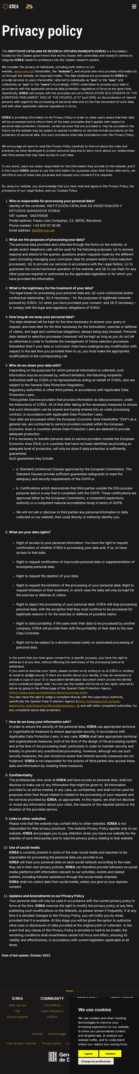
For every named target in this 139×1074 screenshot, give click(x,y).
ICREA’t (52, 1017)
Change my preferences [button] (96, 1061)
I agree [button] (88, 1053)
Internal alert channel (21, 1043)
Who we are (17, 1005)
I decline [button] (110, 1053)
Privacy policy (51, 1043)
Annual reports (17, 1017)
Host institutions (52, 1011)
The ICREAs (52, 1005)
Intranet (37, 1034)
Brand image (57, 1034)
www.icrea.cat (24, 71)
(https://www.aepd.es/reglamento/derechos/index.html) (48, 692)
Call (17, 1011)
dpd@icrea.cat (43, 230)
